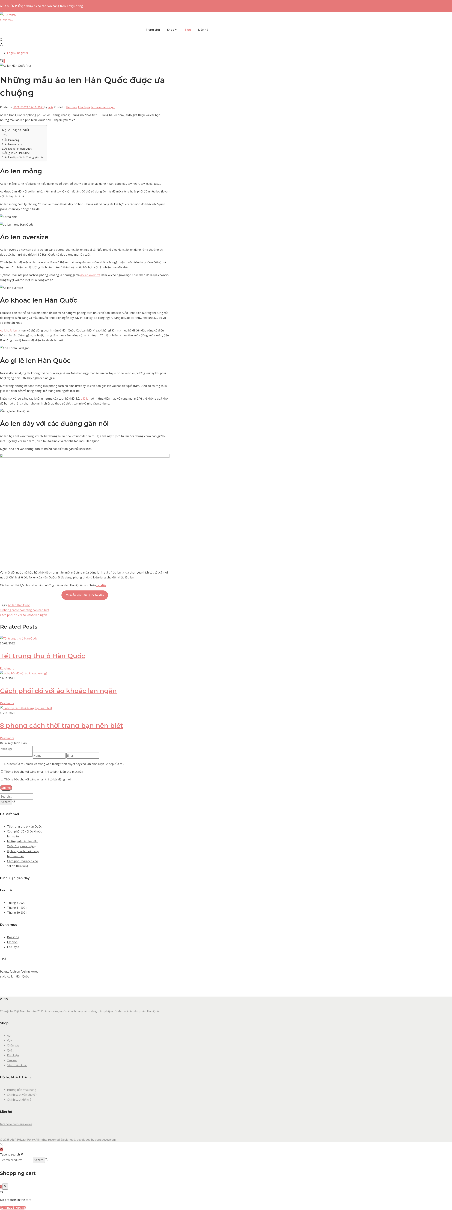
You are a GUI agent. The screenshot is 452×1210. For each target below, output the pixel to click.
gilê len (85, 398)
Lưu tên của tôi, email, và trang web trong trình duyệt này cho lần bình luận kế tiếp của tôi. (64, 764)
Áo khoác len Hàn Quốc (18, 148)
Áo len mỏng (11, 140)
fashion (15, 971)
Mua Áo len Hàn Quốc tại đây (85, 595)
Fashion (71, 107)
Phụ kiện (13, 1055)
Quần (10, 1050)
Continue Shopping (13, 1207)
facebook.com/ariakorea (16, 1124)
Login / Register (17, 53)
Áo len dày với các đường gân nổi (23, 157)
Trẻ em (12, 1060)
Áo (9, 1035)
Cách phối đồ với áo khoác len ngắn (23, 615)
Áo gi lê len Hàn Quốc (16, 153)
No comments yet (103, 107)
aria (50, 107)
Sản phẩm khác (17, 1065)
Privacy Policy (26, 1140)
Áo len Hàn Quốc (19, 605)
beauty (4, 971)
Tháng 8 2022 (16, 903)
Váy (9, 1040)
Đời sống (13, 937)
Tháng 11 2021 (17, 908)
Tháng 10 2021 (17, 913)
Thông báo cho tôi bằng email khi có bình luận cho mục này (43, 772)
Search (38, 1160)
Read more (7, 668)
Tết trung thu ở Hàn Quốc (42, 656)
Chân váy (13, 1045)
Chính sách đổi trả (19, 1100)
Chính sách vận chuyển (22, 1095)
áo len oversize (90, 275)
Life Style (84, 107)
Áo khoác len (8, 330)
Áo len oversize (13, 144)
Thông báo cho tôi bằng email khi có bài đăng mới (37, 779)
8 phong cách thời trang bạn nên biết (24, 610)
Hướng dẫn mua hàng (21, 1090)
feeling (25, 971)
